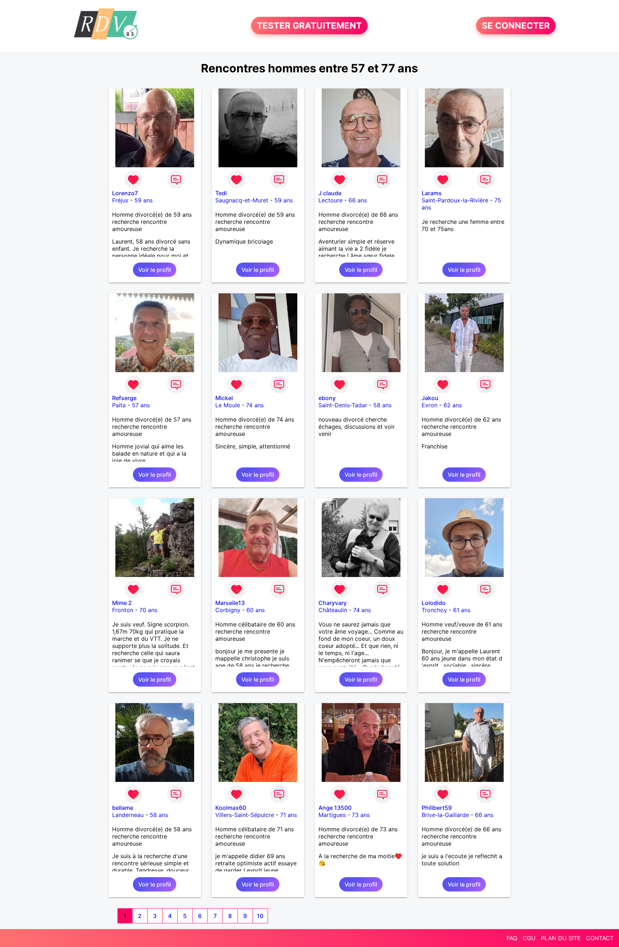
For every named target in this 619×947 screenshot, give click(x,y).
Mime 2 (122, 602)
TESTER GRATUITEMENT (309, 25)
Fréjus (120, 200)
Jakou (430, 398)
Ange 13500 (334, 807)
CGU (529, 938)
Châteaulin (332, 610)
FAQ (512, 938)
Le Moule (227, 405)
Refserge (124, 398)
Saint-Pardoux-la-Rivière (455, 200)
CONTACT (600, 938)
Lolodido (434, 602)
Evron (429, 405)
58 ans (382, 405)
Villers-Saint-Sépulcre (244, 814)
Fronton (122, 610)
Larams (432, 193)
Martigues (332, 814)
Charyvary (332, 602)
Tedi (221, 193)
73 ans (361, 814)
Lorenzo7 (125, 193)
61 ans (461, 610)
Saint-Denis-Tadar (342, 405)
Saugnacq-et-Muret (241, 200)
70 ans (148, 610)
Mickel (224, 398)
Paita (119, 405)
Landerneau (128, 814)
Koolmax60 (230, 807)
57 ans (141, 405)
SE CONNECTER (516, 25)
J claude (329, 193)
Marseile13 (230, 602)
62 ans (452, 405)
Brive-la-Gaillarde (445, 814)
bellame (122, 807)
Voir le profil (154, 269)
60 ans (255, 610)
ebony (327, 398)
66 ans (358, 200)
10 (260, 915)
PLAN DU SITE (561, 938)
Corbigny (227, 610)
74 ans (255, 405)
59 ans (143, 200)
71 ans (288, 814)
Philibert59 (437, 807)
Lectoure (330, 200)
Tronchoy (434, 610)
